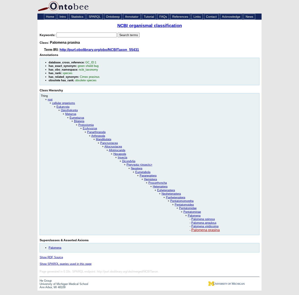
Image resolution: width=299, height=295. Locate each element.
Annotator (132, 16)
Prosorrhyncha (157, 182)
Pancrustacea (109, 143)
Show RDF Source (51, 257)
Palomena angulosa (203, 222)
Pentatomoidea (184, 204)
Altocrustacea (113, 146)
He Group (46, 280)
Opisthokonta (69, 110)
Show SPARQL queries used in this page (65, 264)
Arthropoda (98, 135)
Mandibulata (103, 139)
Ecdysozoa (90, 128)
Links (197, 16)
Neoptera (136, 168)
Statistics (77, 16)
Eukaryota (62, 106)
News (249, 16)
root (50, 99)
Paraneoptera (148, 175)
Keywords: (48, 35)
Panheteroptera (175, 197)
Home (50, 16)
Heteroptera (160, 186)
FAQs (163, 16)
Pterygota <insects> (139, 164)
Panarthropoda (96, 132)
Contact (211, 16)
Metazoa (70, 114)
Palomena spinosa (203, 219)
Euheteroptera (166, 190)
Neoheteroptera (171, 193)
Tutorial (149, 16)
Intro (63, 16)
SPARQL (95, 16)
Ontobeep (113, 16)
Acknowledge (231, 16)
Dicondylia (128, 161)
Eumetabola (142, 172)
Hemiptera (150, 179)
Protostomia (86, 125)
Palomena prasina (205, 230)
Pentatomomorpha (181, 201)
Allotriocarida (117, 150)
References (180, 16)
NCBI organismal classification (149, 25)
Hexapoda (119, 154)
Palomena (194, 215)
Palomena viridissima (204, 226)
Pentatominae (192, 211)
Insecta (122, 157)
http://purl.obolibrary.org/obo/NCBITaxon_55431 (99, 50)
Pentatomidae (188, 208)
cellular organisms (63, 103)
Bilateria (79, 121)
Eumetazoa (77, 117)
